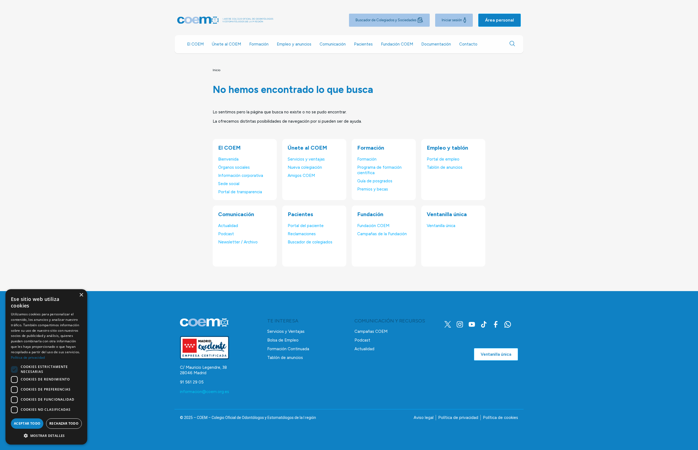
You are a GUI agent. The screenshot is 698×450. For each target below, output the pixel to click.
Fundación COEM (397, 44)
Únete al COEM (226, 44)
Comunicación (333, 44)
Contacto (468, 44)
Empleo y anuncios (294, 44)
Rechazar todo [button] (64, 423)
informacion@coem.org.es (204, 391)
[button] (46, 435)
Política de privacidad (28, 357)
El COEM (195, 44)
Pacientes (363, 44)
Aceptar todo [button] (27, 423)
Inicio (216, 70)
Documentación (436, 44)
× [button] (81, 295)
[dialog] (46, 367)
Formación (259, 44)
